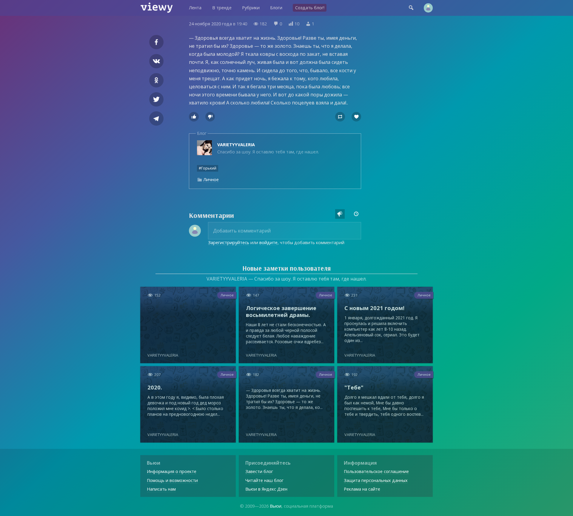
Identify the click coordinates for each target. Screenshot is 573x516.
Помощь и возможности (172, 480)
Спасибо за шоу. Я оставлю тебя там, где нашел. (268, 148)
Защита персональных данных (376, 480)
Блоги (276, 7)
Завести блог (259, 471)
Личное (211, 179)
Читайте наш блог (264, 480)
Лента (195, 7)
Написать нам (161, 489)
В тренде (222, 7)
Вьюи (275, 506)
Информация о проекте (171, 471)
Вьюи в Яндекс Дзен (266, 489)
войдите (268, 242)
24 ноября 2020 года (210, 24)
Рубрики (251, 7)
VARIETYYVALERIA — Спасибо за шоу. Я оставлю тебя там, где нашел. (286, 278)
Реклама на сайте (362, 489)
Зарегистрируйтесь (228, 242)
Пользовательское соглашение (376, 471)
